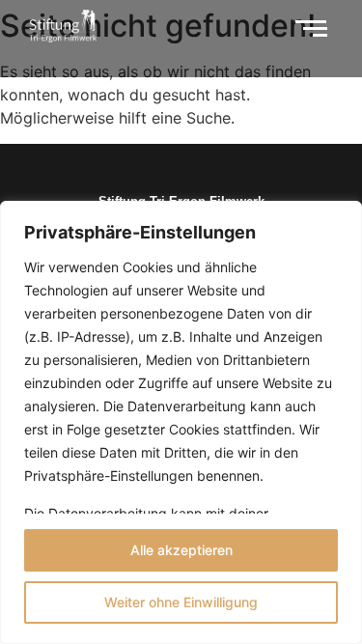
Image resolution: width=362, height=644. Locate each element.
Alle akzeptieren (181, 550)
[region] (181, 422)
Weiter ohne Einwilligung (181, 602)
